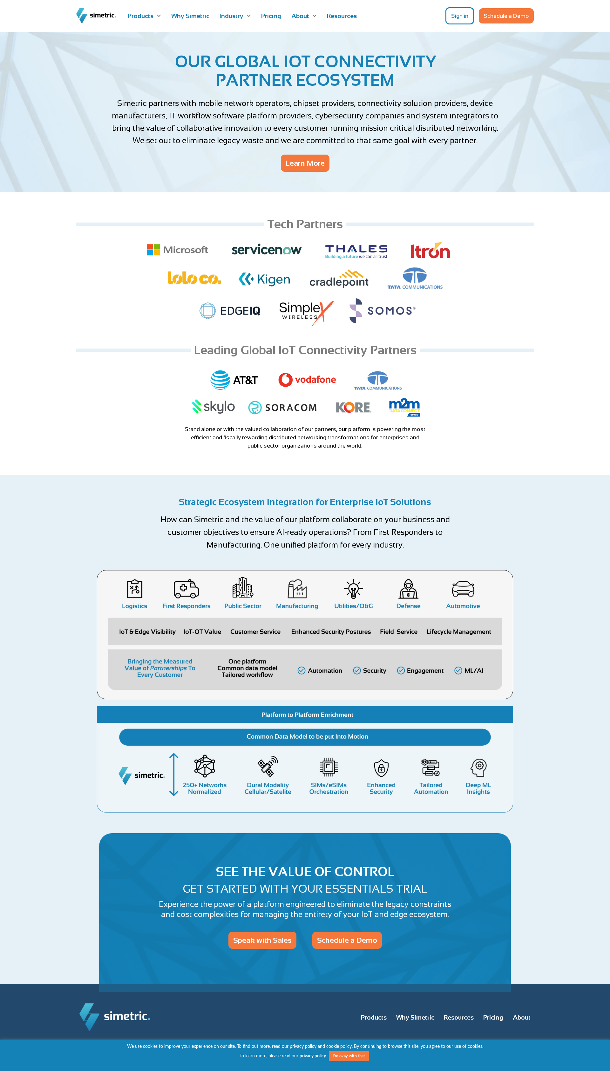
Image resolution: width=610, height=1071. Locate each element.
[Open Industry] (249, 16)
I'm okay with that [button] (349, 1056)
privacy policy (313, 1056)
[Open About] (314, 16)
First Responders (403, 532)
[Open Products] (159, 16)
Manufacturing (234, 544)
